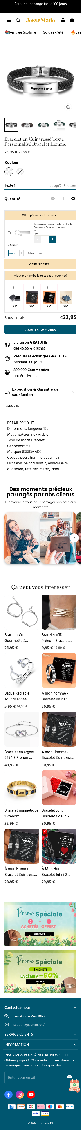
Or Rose (31, 253)
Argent (12, 253)
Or (21, 253)
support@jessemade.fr (30, 1024)
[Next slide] (74, 537)
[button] (9, 20)
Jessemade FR (45, 1123)
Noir (40, 253)
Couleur (12, 245)
